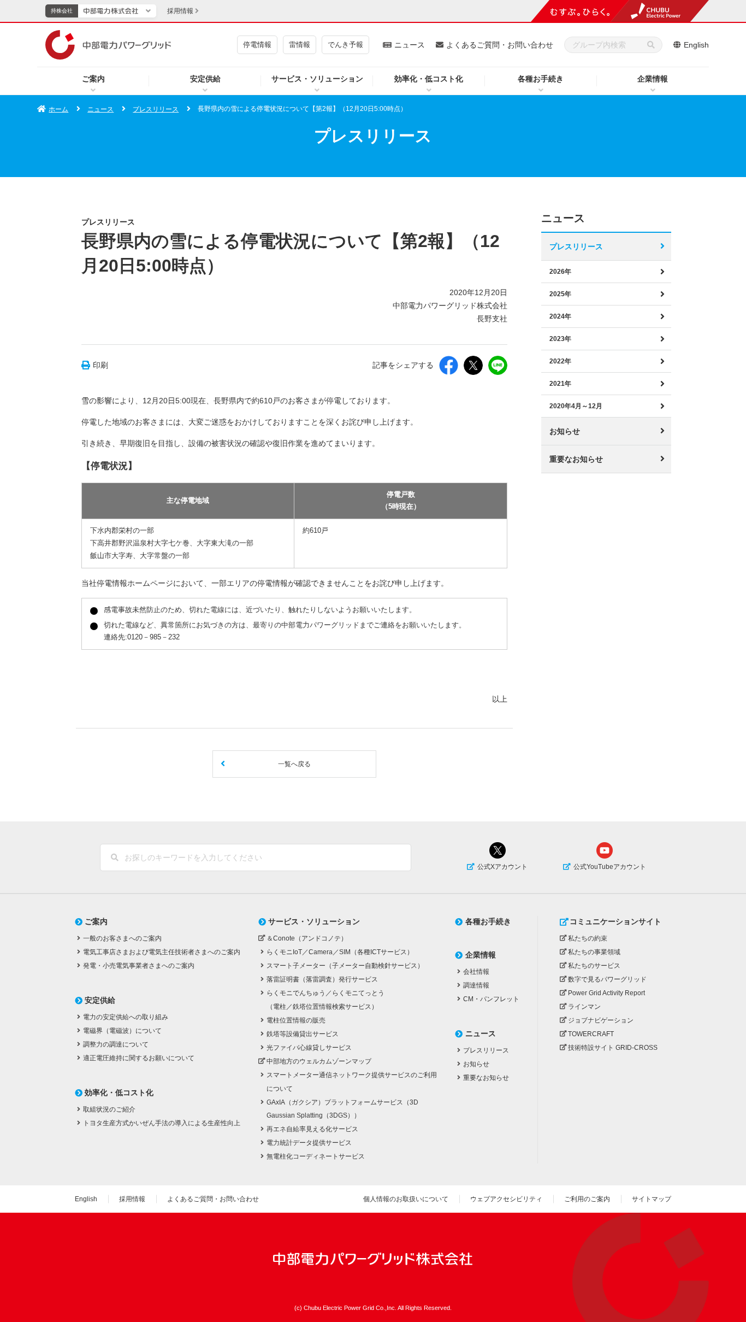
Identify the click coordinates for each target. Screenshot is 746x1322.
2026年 (560, 271)
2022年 (560, 361)
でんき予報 (345, 44)
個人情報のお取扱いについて (405, 1199)
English (696, 44)
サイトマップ (651, 1199)
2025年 (560, 294)
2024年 (560, 316)
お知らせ (564, 431)
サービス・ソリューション (317, 78)
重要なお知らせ (576, 459)
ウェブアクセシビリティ (506, 1199)
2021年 (560, 383)
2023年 (560, 339)
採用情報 (132, 1199)
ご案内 (93, 78)
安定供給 (205, 78)
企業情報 (652, 78)
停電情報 (257, 44)
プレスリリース (156, 109)
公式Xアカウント (502, 867)
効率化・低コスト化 (428, 78)
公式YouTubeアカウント (609, 867)
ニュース (409, 44)
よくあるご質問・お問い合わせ (499, 44)
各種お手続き (541, 78)
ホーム (58, 109)
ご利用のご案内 (587, 1199)
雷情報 (299, 44)
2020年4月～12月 (575, 406)
